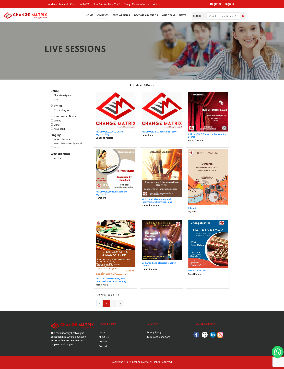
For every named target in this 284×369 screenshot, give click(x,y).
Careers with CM (79, 4)
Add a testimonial (58, 4)
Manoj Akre (102, 284)
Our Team (168, 15)
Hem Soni (101, 197)
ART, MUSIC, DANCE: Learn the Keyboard (111, 193)
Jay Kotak (193, 211)
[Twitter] (204, 334)
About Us (104, 336)
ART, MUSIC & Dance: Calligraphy (159, 131)
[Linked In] (213, 334)
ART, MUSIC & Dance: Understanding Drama (207, 135)
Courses (102, 15)
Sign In (229, 4)
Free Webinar (121, 15)
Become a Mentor (146, 15)
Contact (103, 346)
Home (89, 15)
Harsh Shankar (149, 268)
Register (215, 4)
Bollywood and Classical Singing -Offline (159, 264)
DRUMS (192, 207)
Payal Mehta (194, 274)
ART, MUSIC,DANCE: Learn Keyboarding (109, 133)
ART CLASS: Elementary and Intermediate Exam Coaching (157, 200)
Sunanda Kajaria (104, 137)
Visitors (157, 4)
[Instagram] (220, 334)
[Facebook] (196, 334)
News (182, 15)
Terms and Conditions (158, 336)
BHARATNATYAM (197, 270)
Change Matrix (140, 361)
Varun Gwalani (195, 140)
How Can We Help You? (106, 4)
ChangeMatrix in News (136, 4)
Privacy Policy (154, 332)
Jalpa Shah (147, 135)
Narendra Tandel (151, 205)
